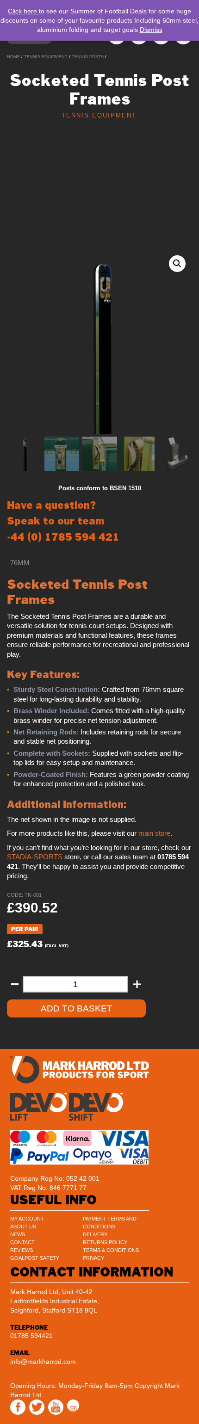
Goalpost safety (34, 1258)
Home (13, 57)
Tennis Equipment (46, 57)
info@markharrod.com (43, 1361)
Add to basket (76, 1008)
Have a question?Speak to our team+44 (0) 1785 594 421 (63, 521)
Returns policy (105, 1242)
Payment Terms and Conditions (110, 1222)
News (17, 1234)
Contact (22, 1242)
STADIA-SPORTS (34, 857)
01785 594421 (31, 1335)
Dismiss (151, 29)
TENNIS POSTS (88, 57)
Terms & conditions (111, 1250)
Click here (23, 11)
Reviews (21, 1250)
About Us (23, 1226)
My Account (27, 1218)
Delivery (95, 1234)
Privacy (93, 1258)
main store (154, 833)
